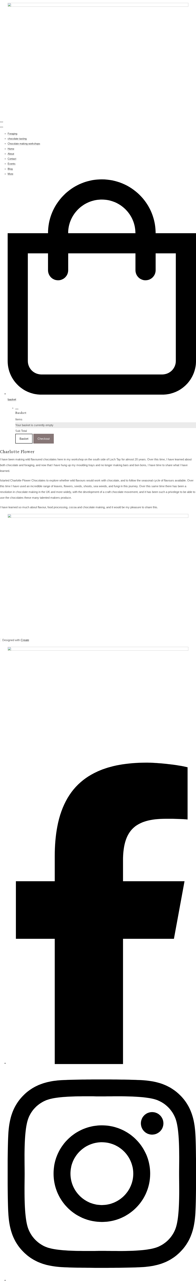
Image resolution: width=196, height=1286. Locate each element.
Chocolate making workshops (24, 143)
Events (12, 163)
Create (25, 640)
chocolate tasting (17, 138)
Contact (12, 158)
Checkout (44, 438)
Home (11, 148)
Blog (10, 168)
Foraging (12, 133)
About (11, 153)
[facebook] (102, 1063)
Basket (24, 438)
